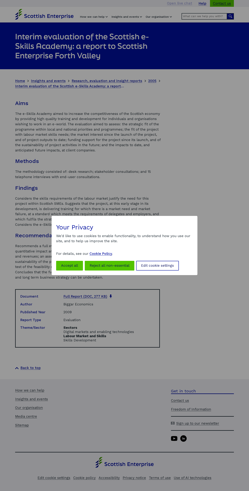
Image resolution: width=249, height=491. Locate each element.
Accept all (69, 265)
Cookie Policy (101, 254)
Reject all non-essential (109, 265)
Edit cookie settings (157, 265)
